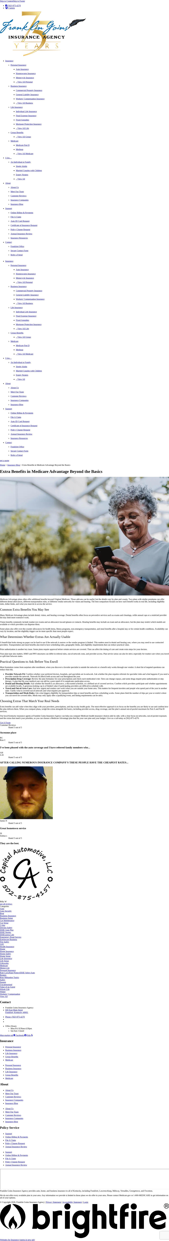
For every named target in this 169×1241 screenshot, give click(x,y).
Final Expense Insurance (26, 116)
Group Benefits (17, 132)
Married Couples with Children (29, 170)
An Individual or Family (21, 162)
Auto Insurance (22, 69)
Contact (8, 242)
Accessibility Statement (72, 1202)
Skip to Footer (19, 1)
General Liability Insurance (27, 94)
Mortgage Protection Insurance (28, 124)
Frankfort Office (17, 246)
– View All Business (24, 103)
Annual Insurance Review (21, 234)
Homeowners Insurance (26, 73)
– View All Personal (24, 82)
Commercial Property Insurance (29, 90)
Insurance (9, 61)
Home (2, 465)
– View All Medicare (24, 153)
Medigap (19, 149)
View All (4, 996)
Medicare (14, 141)
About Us (15, 187)
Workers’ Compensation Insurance (30, 99)
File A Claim (16, 217)
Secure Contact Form (19, 250)
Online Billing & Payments (22, 213)
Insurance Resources (19, 238)
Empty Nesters (22, 175)
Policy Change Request (20, 229)
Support (8, 208)
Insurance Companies (20, 200)
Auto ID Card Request (20, 221)
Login (85, 1202)
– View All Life (22, 128)
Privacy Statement (53, 1202)
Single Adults (21, 166)
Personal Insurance (18, 65)
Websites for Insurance (17, 1240)
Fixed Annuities (22, 120)
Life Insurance (17, 107)
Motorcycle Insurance (25, 78)
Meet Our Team (17, 191)
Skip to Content (6, 1)
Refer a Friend (17, 255)
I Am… (8, 158)
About (8, 183)
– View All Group (23, 137)
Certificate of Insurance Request (24, 225)
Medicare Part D (23, 145)
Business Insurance (19, 86)
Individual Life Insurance (26, 111)
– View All (20, 179)
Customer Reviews (18, 196)
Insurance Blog (17, 204)
